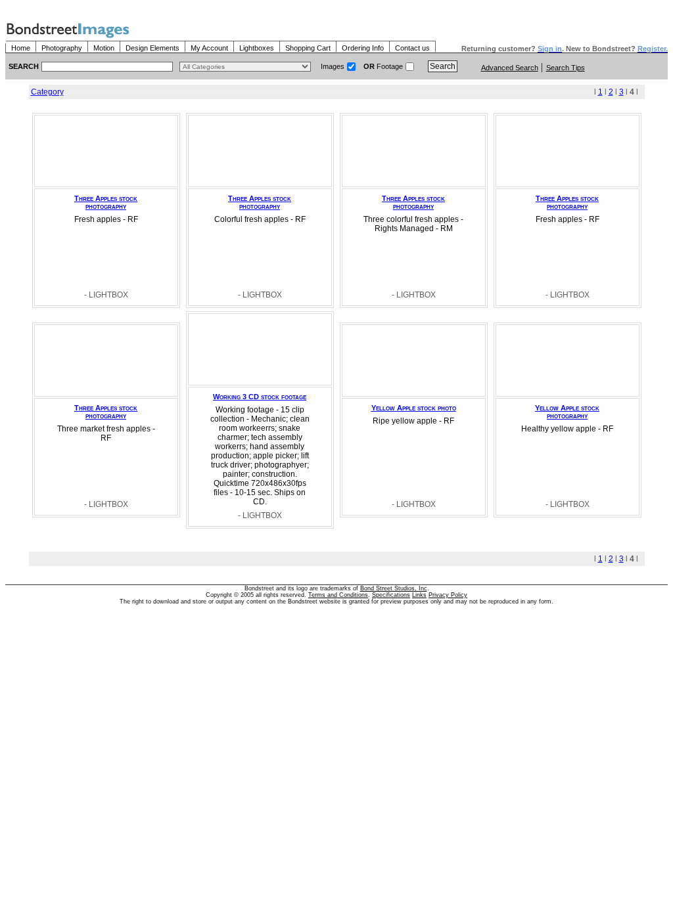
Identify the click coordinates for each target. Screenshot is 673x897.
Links (419, 595)
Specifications (391, 595)
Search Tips (565, 68)
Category (47, 92)
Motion (103, 48)
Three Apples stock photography (105, 202)
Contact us (412, 48)
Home (20, 48)
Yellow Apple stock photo (413, 408)
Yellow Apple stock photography (567, 412)
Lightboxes (256, 48)
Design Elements (152, 48)
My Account (209, 48)
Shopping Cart (308, 48)
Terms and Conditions (338, 595)
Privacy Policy (448, 595)
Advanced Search (509, 68)
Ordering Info (363, 48)
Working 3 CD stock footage (259, 397)
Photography (61, 48)
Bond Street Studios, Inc (393, 588)
